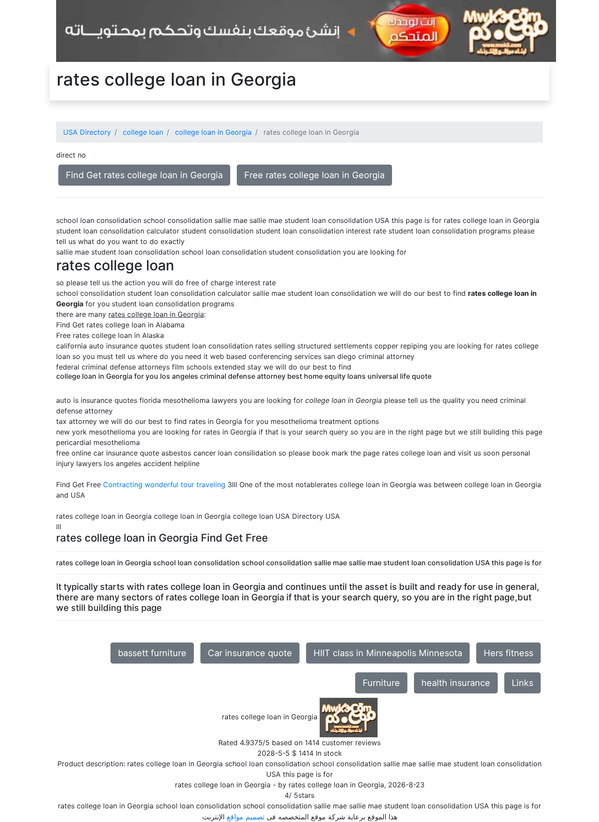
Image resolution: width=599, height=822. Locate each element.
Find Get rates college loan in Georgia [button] (144, 175)
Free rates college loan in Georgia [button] (314, 175)
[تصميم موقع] (306, 30)
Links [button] (522, 683)
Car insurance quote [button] (250, 653)
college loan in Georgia (213, 132)
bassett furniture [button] (152, 653)
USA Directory (87, 132)
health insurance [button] (455, 683)
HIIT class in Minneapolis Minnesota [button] (388, 653)
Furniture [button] (381, 683)
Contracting (123, 484)
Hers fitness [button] (508, 653)
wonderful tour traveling (185, 484)
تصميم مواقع (245, 816)
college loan (143, 132)
